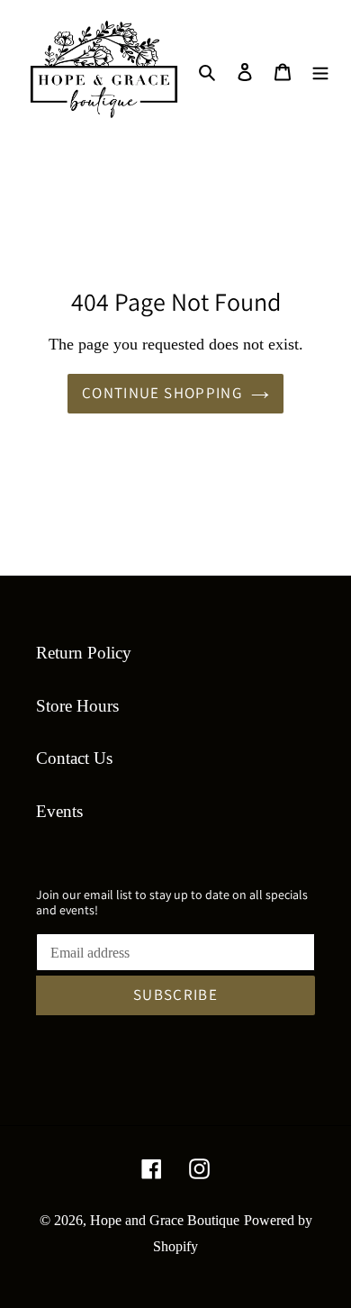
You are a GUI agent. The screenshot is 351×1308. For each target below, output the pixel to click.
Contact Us (74, 758)
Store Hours (77, 705)
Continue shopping (162, 393)
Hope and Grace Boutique (164, 1220)
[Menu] (320, 71)
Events (59, 811)
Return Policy (83, 652)
